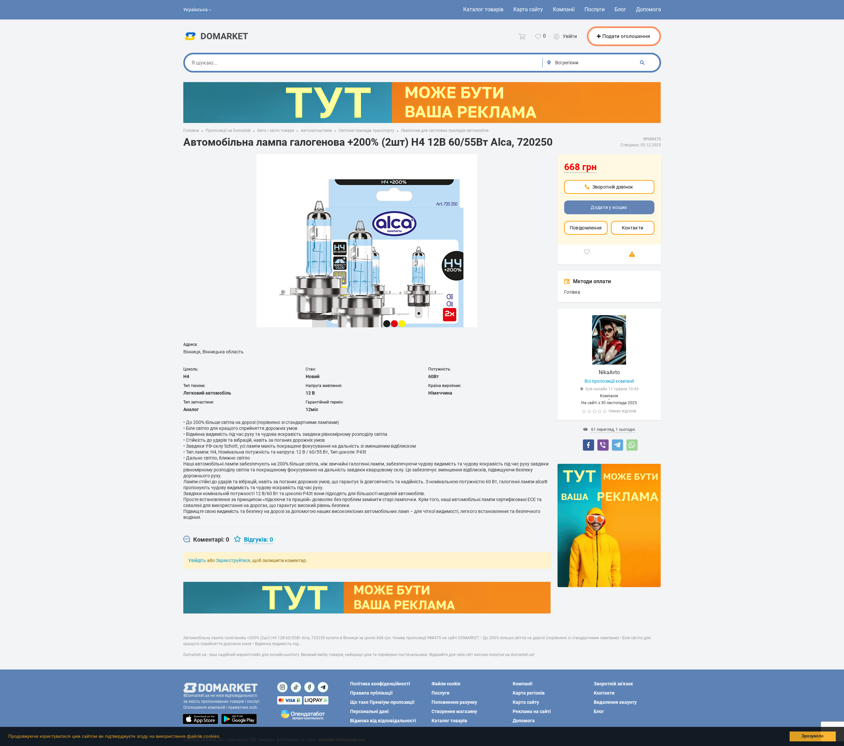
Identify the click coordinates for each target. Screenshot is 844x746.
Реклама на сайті (532, 711)
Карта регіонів (529, 693)
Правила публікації (371, 693)
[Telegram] (617, 445)
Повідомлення (586, 227)
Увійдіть (197, 560)
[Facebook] (588, 445)
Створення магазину (454, 711)
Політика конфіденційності (380, 683)
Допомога (648, 9)
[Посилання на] (282, 687)
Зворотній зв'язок (613, 683)
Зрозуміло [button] (812, 736)
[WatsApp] (632, 445)
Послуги (595, 9)
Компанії (564, 9)
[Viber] (603, 445)
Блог (620, 9)
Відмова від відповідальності (383, 720)
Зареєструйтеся (233, 560)
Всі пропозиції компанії (609, 381)
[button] (223, 737)
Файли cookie (446, 683)
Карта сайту (528, 9)
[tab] (206, 539)
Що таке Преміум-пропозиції (382, 702)
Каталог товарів (483, 9)
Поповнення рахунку (454, 702)
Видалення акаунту (615, 702)
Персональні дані (369, 711)
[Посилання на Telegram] (323, 687)
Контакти (632, 227)
